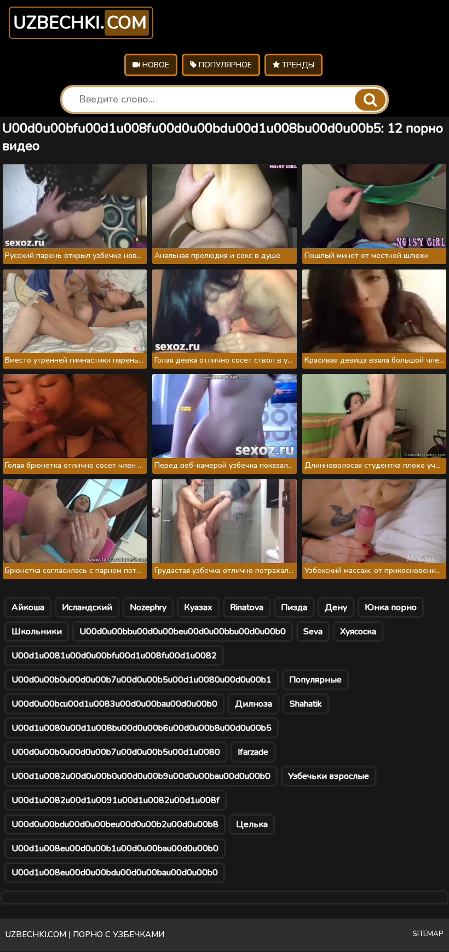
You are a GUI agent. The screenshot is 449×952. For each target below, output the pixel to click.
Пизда (294, 607)
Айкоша (27, 607)
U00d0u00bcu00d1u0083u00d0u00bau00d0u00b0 (114, 704)
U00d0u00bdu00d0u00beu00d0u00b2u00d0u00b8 (114, 824)
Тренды (297, 65)
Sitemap (428, 934)
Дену (336, 607)
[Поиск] (370, 100)
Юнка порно (391, 607)
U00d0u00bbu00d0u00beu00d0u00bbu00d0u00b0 (182, 632)
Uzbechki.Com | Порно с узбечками (84, 934)
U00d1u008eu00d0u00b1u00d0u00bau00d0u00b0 (114, 848)
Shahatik (306, 704)
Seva (313, 632)
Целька (252, 824)
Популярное (224, 65)
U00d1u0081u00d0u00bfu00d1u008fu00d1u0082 (114, 656)
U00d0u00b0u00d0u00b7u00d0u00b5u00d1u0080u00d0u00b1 (141, 680)
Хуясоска (358, 632)
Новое (154, 65)
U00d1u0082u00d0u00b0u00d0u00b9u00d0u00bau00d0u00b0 (140, 776)
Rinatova (246, 607)
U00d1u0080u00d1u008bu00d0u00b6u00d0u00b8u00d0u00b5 (141, 728)
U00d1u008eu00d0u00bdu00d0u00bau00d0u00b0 (114, 873)
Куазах (198, 607)
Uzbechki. (80, 23)
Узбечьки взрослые (328, 776)
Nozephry (148, 607)
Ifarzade (253, 752)
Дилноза (253, 704)
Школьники (36, 632)
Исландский (87, 607)
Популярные (315, 680)
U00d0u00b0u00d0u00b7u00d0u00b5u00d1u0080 (115, 752)
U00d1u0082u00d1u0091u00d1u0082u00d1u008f (115, 800)
